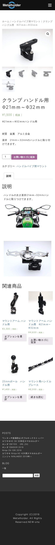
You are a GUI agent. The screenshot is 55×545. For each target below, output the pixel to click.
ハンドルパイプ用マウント (26, 21)
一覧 (4, 468)
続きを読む (37, 397)
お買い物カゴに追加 (24, 156)
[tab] (9, 176)
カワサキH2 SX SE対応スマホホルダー (20, 441)
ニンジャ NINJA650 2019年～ (17, 456)
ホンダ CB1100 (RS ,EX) (15, 444)
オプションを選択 (13, 337)
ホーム (5, 21)
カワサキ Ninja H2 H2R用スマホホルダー (22, 453)
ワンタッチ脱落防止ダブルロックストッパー (23, 438)
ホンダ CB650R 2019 (12, 447)
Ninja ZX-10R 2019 (12, 450)
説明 (8, 175)
